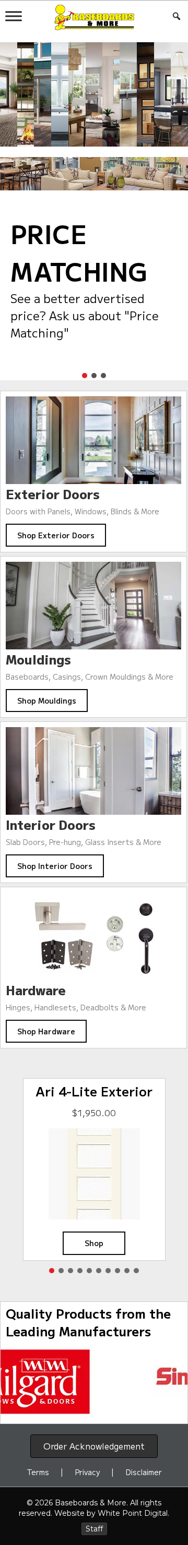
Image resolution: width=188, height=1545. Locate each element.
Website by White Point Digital (111, 1513)
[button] (84, 375)
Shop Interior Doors (54, 866)
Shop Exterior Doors (56, 535)
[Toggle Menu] (13, 16)
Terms (38, 1472)
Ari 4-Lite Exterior (94, 1091)
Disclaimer (144, 1472)
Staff (94, 1529)
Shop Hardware (46, 1031)
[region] (94, 1381)
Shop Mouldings (46, 700)
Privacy (87, 1472)
